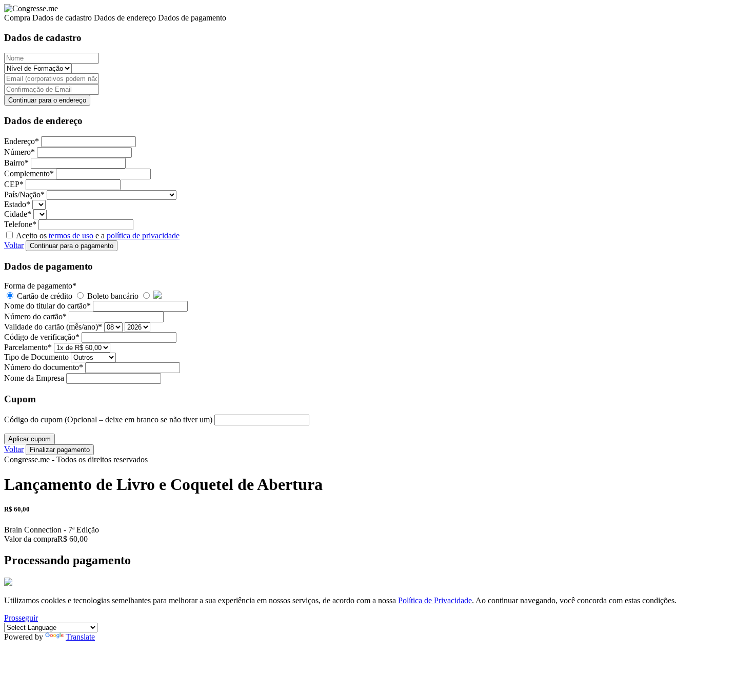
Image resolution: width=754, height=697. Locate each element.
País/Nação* (25, 194)
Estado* (18, 204)
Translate (80, 636)
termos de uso (71, 235)
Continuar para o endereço (47, 100)
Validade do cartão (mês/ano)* (54, 326)
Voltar (14, 245)
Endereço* (22, 141)
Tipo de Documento (37, 357)
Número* (20, 152)
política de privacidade (143, 235)
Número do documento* (44, 367)
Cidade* (18, 214)
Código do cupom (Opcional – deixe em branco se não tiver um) (109, 419)
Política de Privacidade (435, 600)
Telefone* (21, 224)
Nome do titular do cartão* (48, 305)
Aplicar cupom (29, 439)
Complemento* (30, 173)
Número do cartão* (36, 316)
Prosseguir (21, 617)
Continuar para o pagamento (71, 246)
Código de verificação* (43, 337)
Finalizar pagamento (60, 450)
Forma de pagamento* (40, 285)
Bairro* (17, 162)
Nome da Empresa (35, 378)
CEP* (15, 184)
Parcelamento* (29, 347)
